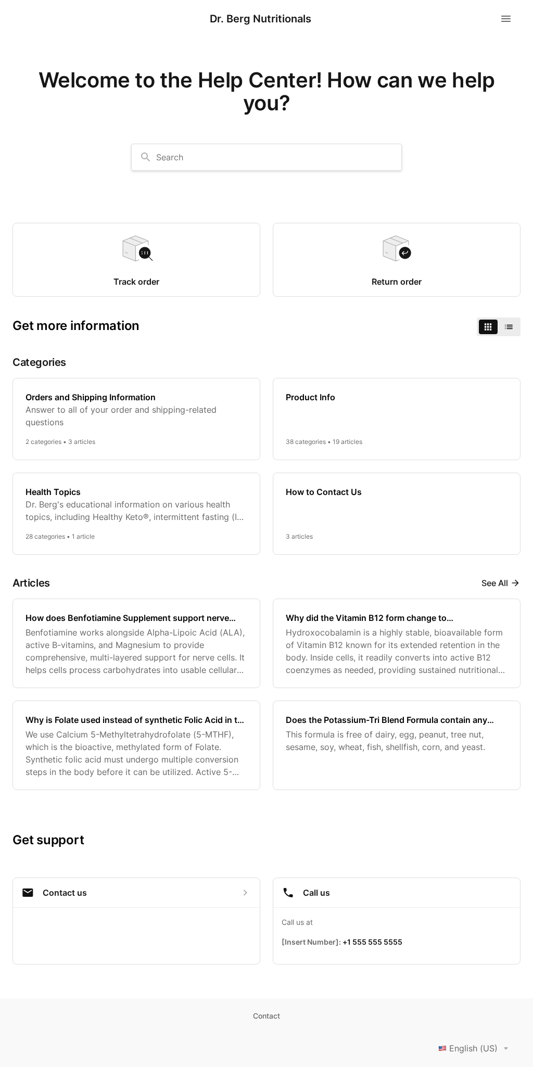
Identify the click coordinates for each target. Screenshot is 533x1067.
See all (494, 583)
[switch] (499, 326)
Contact (266, 1015)
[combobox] (266, 157)
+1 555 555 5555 (372, 941)
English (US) (473, 1048)
